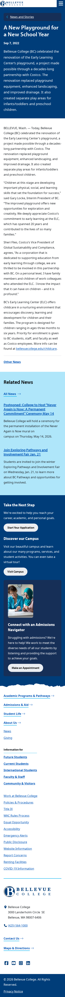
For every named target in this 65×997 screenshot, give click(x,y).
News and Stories (22, 17)
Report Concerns (15, 855)
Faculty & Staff (14, 777)
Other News (12, 362)
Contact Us (11, 938)
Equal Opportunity (16, 822)
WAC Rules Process (16, 816)
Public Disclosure (15, 842)
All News (10, 394)
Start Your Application (20, 527)
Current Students (16, 764)
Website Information (18, 849)
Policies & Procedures (18, 802)
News (7, 731)
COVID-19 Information (19, 869)
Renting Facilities (15, 862)
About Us (10, 723)
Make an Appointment (25, 668)
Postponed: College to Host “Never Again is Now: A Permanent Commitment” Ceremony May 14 (30, 409)
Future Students (15, 757)
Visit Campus (15, 571)
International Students (20, 770)
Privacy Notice (13, 991)
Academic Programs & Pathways (27, 696)
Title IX (8, 809)
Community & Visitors (19, 783)
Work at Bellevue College (20, 796)
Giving (8, 738)
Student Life (12, 714)
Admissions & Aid (16, 705)
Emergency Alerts (16, 836)
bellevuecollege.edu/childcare (36, 349)
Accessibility (12, 829)
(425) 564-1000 (18, 925)
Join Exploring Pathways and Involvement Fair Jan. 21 (26, 452)
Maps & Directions (17, 948)
